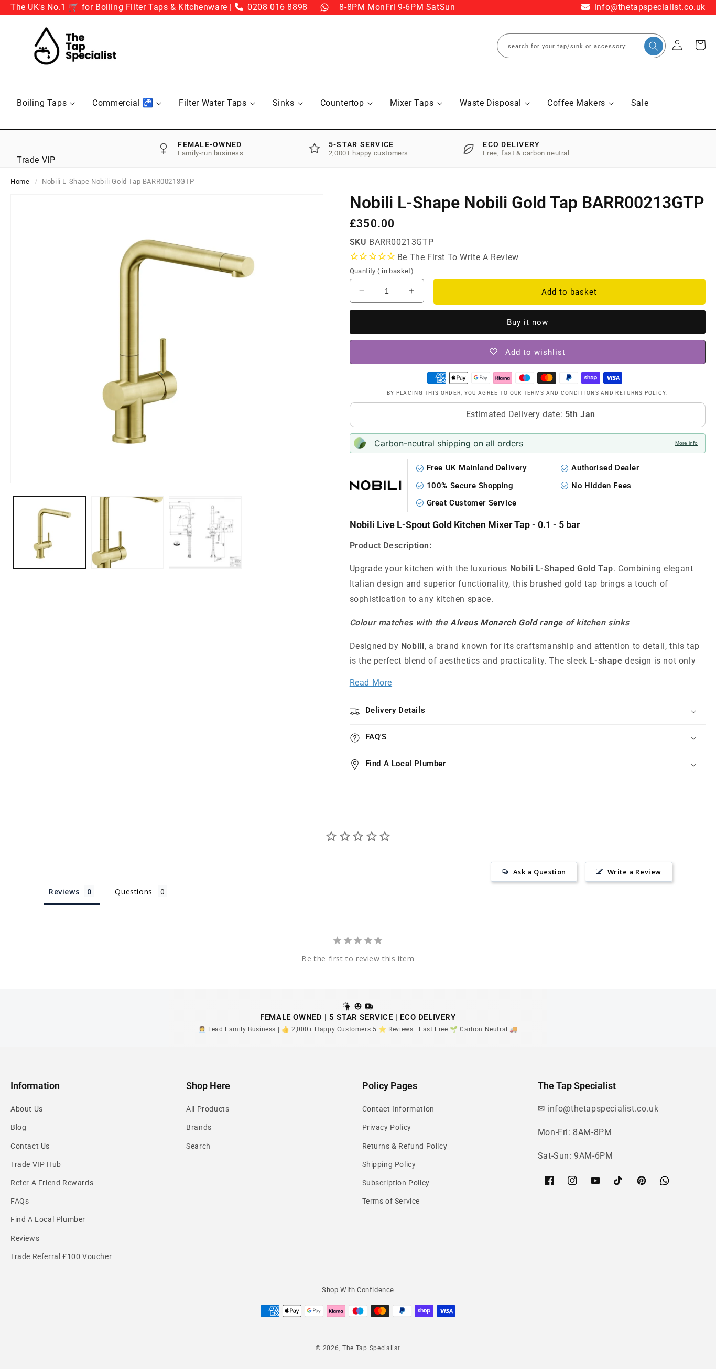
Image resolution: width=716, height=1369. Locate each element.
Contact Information (398, 1109)
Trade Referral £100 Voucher (61, 1256)
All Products (207, 1109)
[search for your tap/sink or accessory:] (653, 46)
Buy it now (527, 322)
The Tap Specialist (371, 1348)
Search (198, 1146)
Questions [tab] (133, 891)
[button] (45, 103)
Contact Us (30, 1146)
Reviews (24, 1238)
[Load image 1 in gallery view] (49, 533)
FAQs (19, 1201)
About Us (26, 1109)
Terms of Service (391, 1201)
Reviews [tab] (64, 891)
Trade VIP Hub (35, 1164)
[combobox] (581, 46)
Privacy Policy (386, 1127)
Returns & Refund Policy (405, 1146)
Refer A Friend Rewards (51, 1183)
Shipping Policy (389, 1164)
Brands (199, 1127)
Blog (18, 1127)
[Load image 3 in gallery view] (205, 533)
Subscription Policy (396, 1183)
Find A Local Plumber (47, 1219)
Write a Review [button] (634, 872)
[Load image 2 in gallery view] (127, 533)
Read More (371, 683)
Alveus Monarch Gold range (506, 622)
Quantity (382, 271)
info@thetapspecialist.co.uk (649, 7)
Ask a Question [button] (539, 872)
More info (686, 443)
